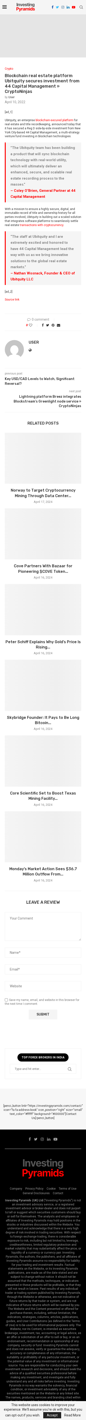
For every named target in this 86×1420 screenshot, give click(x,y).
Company (16, 1188)
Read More (72, 1415)
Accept (52, 1415)
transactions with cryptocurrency (41, 225)
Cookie (51, 1188)
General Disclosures (36, 1193)
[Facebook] (53, 7)
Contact (58, 1193)
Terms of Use (67, 1188)
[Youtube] (73, 7)
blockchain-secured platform (54, 120)
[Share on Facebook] (43, 325)
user (11, 97)
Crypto (9, 68)
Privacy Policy (34, 1188)
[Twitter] (57, 7)
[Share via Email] (58, 325)
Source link (12, 299)
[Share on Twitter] (47, 325)
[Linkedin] (68, 7)
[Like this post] (34, 325)
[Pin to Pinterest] (53, 325)
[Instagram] (62, 7)
